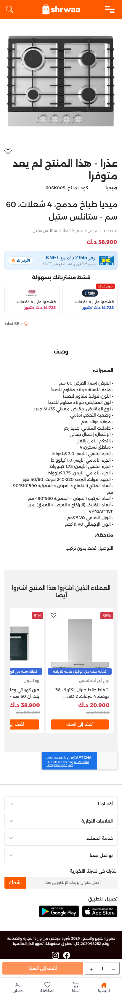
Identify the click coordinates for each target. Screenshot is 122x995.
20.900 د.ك (94, 705)
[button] (17, 987)
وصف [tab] (61, 351)
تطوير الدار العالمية (28, 943)
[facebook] (66, 955)
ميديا (111, 188)
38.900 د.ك (24, 705)
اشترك (15, 882)
